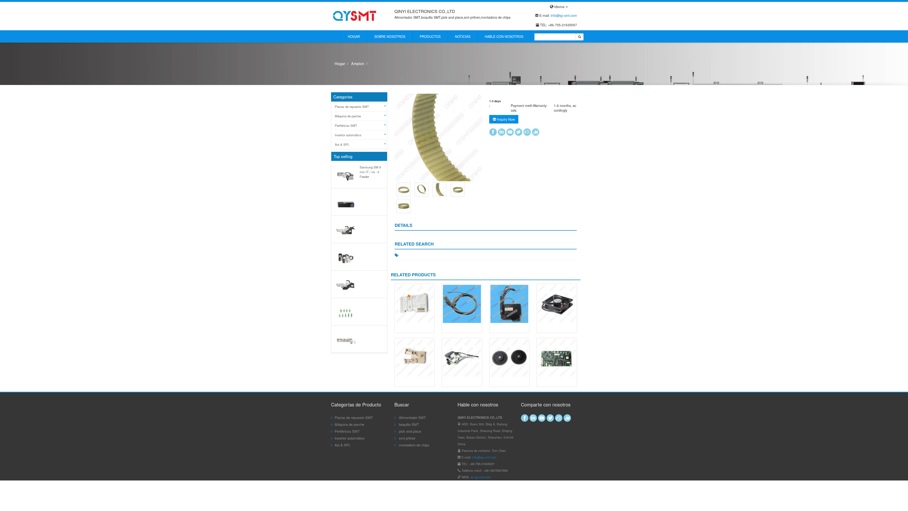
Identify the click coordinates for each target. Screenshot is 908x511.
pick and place (409, 431)
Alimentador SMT (412, 417)
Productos (430, 36)
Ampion (357, 63)
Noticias (462, 36)
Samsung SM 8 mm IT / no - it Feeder (370, 172)
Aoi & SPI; (342, 144)
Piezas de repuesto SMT (352, 106)
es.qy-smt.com (481, 477)
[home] (354, 15)
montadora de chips (413, 444)
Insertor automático (348, 135)
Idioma (559, 6)
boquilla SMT (408, 424)
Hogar (354, 36)
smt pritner (406, 438)
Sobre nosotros (389, 36)
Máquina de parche (348, 116)
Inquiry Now (505, 119)
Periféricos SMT (346, 125)
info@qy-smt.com (564, 15)
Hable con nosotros (504, 36)
